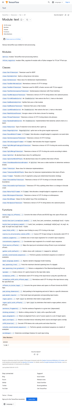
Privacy (10, 395)
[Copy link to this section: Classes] (12, 68)
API (25, 15)
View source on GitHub (13, 39)
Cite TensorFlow (42, 388)
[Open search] (49, 2)
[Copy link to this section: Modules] (13, 52)
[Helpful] (65, 15)
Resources (14, 15)
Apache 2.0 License (27, 362)
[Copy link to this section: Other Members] (14, 337)
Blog (3, 376)
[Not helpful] (68, 15)
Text (4, 8)
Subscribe (31, 399)
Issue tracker (41, 376)
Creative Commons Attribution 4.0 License (53, 360)
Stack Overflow (41, 382)
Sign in (68, 2)
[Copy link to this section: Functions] (14, 210)
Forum (4, 379)
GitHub (4, 382)
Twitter (4, 385)
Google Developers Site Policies (53, 362)
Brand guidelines (42, 385)
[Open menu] (3, 2)
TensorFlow (5, 15)
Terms (4, 395)
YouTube (5, 388)
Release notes (41, 379)
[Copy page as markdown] (27, 19)
